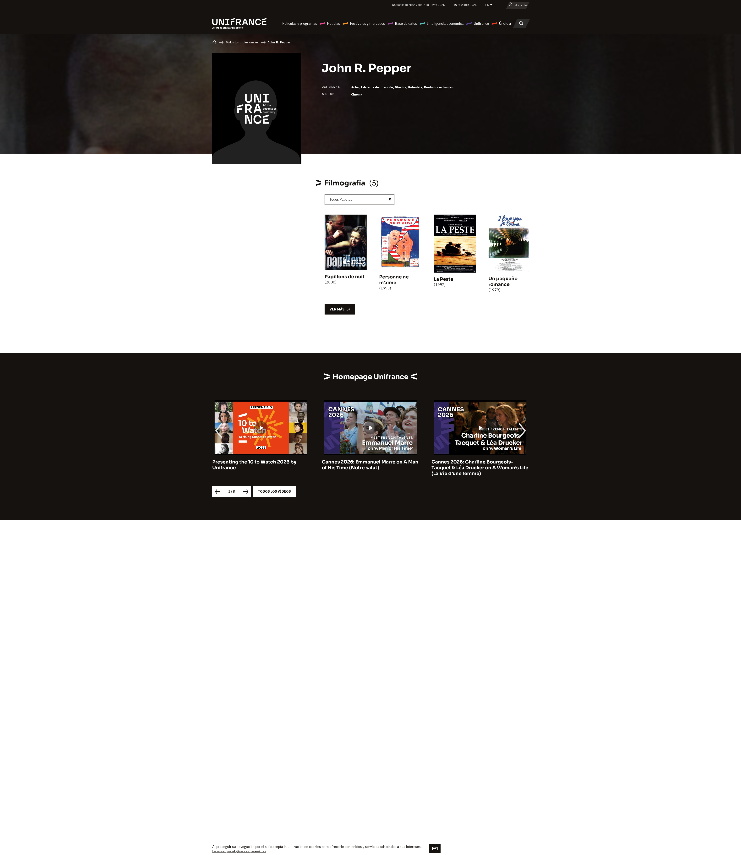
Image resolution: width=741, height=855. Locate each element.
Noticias (333, 23)
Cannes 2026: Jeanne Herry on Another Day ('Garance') (477, 465)
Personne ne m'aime (394, 280)
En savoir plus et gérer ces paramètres (239, 851)
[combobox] (359, 199)
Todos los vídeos (274, 491)
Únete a (505, 23)
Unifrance (481, 23)
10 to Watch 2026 (465, 5)
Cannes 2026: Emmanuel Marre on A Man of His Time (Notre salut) (260, 465)
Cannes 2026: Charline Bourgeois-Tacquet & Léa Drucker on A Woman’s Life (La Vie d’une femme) (370, 467)
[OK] (435, 848)
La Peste (443, 279)
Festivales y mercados (367, 23)
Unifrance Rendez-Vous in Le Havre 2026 (418, 5)
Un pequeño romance (503, 281)
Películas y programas (299, 23)
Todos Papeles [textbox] (341, 199)
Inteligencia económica (445, 23)
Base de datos (406, 23)
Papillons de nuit (345, 277)
